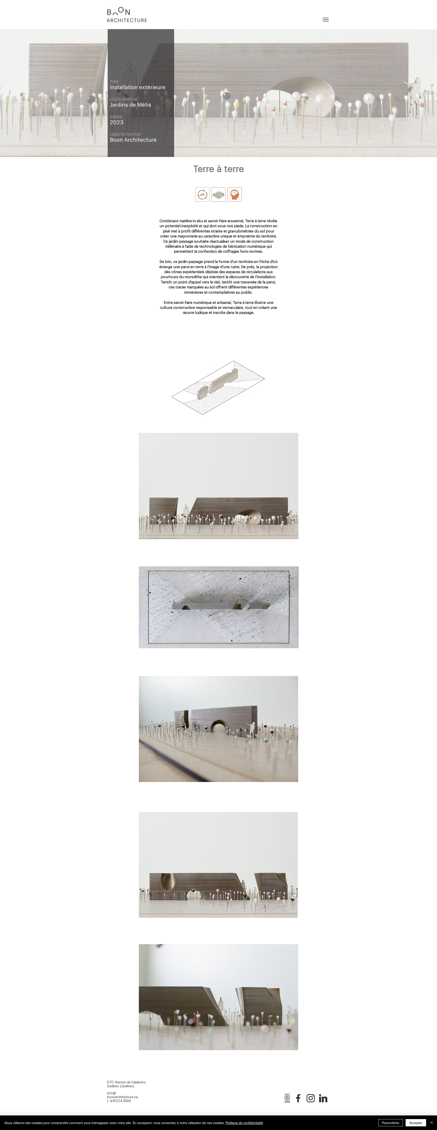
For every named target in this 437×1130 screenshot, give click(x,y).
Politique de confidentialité (244, 1122)
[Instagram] (310, 1097)
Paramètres (390, 1122)
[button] (326, 19)
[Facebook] (298, 1097)
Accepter (415, 1122)
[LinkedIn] (323, 1097)
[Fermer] (431, 1122)
